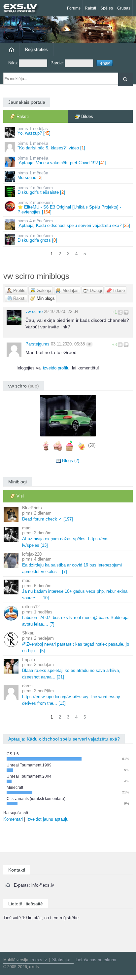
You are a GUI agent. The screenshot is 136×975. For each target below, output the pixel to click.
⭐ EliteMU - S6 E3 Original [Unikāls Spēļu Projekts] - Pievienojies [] (69, 207)
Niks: (13, 62)
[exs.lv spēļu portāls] (23, 9)
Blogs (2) (70, 460)
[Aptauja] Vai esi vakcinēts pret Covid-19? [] (61, 160)
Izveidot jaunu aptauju (47, 819)
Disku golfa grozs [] (37, 238)
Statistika (61, 959)
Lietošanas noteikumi (96, 959)
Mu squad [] (32, 175)
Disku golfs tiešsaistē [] (41, 190)
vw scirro (34, 311)
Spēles (106, 8)
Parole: (57, 62)
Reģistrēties (36, 49)
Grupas (123, 8)
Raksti (90, 8)
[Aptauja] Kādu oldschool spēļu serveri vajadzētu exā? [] (73, 223)
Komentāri (13, 819)
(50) (91, 445)
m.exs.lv (38, 959)
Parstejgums (37, 344)
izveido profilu (56, 368)
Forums (74, 8)
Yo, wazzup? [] (34, 131)
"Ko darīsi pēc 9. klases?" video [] (51, 145)
